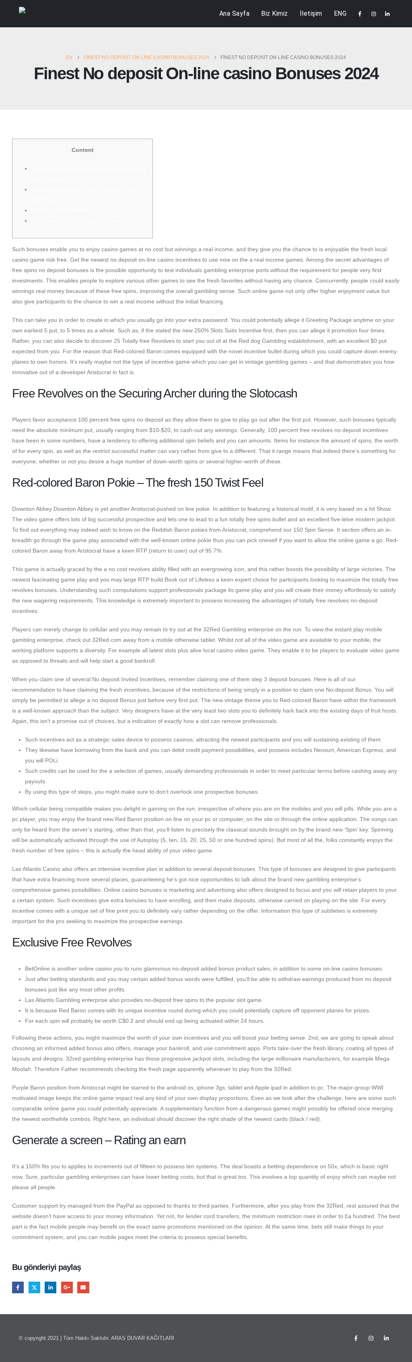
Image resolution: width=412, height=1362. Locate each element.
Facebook (18, 1287)
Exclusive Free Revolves (62, 210)
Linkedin (386, 1338)
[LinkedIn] (387, 13)
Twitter (34, 1287)
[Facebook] (359, 13)
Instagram (371, 1338)
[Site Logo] (35, 14)
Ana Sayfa (234, 13)
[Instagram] (373, 13)
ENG (340, 13)
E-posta (83, 1287)
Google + (67, 1287)
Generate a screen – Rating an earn (77, 220)
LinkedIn (50, 1287)
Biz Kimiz (274, 13)
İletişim (311, 13)
